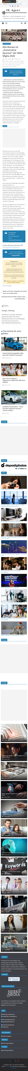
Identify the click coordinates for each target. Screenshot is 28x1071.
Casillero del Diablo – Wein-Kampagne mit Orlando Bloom (13, 756)
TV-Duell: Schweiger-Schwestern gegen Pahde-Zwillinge (12, 832)
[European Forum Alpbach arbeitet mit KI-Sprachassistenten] (14, 809)
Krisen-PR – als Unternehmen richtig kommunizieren (12, 889)
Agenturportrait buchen (8, 1021)
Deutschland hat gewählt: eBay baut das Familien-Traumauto (13, 354)
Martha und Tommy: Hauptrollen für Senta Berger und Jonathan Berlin (15, 292)
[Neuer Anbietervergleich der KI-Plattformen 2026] (14, 790)
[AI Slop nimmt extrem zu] (14, 733)
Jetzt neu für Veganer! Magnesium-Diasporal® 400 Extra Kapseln (14, 380)
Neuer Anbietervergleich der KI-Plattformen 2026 (14, 794)
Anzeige (22, 61)
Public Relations (6, 66)
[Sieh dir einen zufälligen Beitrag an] (25, 23)
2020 (8, 61)
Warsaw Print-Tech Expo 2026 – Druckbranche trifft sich (10, 775)
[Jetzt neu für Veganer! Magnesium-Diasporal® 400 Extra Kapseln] (14, 364)
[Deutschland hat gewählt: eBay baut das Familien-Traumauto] (14, 338)
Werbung (14, 66)
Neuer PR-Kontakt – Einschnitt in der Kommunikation (12, 927)
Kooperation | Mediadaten (9, 1016)
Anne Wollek (17, 61)
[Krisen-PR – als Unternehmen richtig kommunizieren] (14, 885)
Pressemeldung (9, 64)
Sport (11, 66)
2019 (5, 61)
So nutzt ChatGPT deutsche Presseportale (13, 852)
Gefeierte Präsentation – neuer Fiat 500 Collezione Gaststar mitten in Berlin (13, 408)
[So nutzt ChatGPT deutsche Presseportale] (14, 847)
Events (6, 63)
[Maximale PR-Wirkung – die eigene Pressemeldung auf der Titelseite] (14, 905)
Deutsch (7, 1)
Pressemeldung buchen (9, 1019)
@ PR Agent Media (7, 1043)
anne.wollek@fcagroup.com (15, 240)
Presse (4, 64)
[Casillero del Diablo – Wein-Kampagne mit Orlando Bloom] (14, 752)
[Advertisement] (14, 138)
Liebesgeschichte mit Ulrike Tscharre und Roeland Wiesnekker (13, 297)
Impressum (5, 1027)
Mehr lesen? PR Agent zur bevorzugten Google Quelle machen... (15, 72)
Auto (3, 63)
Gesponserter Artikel (13, 63)
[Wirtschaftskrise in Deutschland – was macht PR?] (14, 943)
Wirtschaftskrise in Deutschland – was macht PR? (12, 947)
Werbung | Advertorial (8, 1014)
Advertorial (11, 61)
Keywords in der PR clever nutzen (11, 871)
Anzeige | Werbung (8, 59)
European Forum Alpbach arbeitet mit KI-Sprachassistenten (13, 813)
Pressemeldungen (6, 43)
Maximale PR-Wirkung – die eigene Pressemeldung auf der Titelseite (11, 908)
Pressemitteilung (16, 64)
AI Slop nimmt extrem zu (8, 738)
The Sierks (12, 1005)
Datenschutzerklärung (8, 1025)
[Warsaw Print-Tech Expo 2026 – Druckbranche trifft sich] (14, 771)
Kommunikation (21, 63)
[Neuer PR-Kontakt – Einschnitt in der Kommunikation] (14, 924)
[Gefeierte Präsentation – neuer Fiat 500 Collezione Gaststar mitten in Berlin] (14, 391)
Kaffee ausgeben (7, 1036)
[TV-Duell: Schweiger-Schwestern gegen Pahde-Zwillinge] (14, 828)
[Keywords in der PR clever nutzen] (14, 866)
